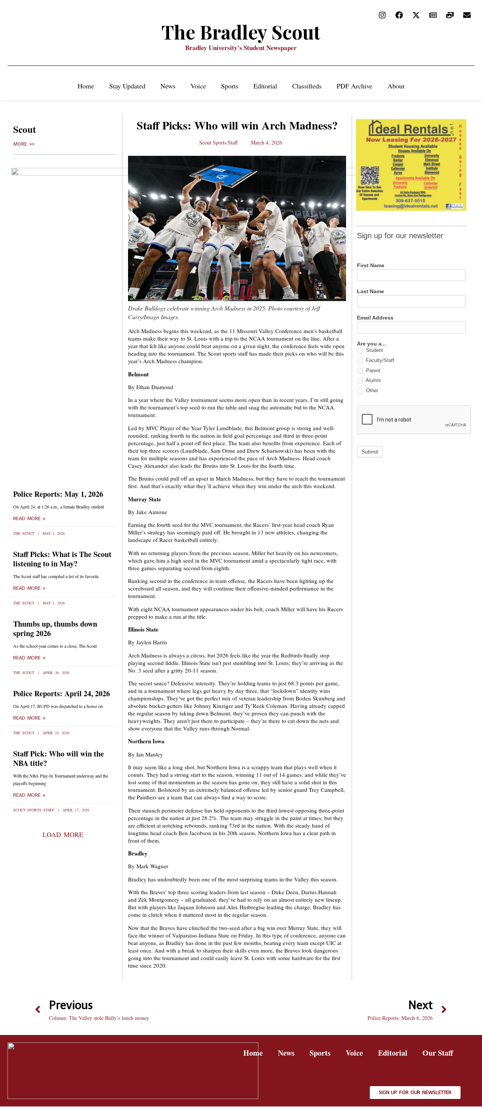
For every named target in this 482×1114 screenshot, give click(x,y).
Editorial (265, 85)
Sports (229, 85)
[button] (63, 834)
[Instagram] (382, 15)
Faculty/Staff (379, 360)
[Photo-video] (450, 15)
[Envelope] (466, 15)
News (167, 85)
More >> (24, 144)
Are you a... (371, 344)
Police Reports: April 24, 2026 (61, 693)
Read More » (29, 518)
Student (374, 350)
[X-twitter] (416, 15)
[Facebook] (399, 15)
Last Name (370, 291)
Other (371, 390)
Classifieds (307, 85)
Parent (372, 370)
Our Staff (438, 1052)
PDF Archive (354, 85)
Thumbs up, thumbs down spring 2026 (55, 628)
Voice (198, 85)
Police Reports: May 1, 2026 (58, 494)
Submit (370, 452)
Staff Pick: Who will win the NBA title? (58, 758)
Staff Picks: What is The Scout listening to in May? (62, 559)
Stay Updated (127, 85)
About (395, 85)
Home (86, 85)
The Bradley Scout (241, 31)
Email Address (375, 318)
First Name (370, 265)
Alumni (373, 380)
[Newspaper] (433, 15)
